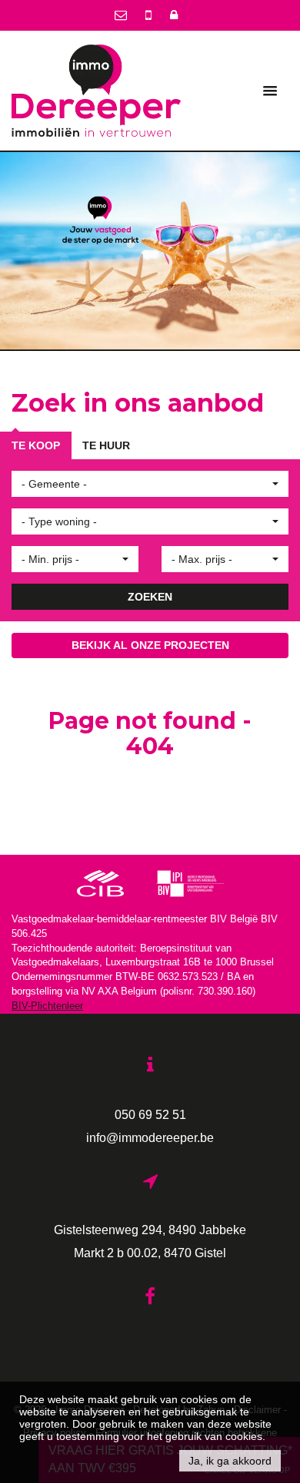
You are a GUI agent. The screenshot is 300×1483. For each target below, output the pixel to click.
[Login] (174, 15)
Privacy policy (54, 1434)
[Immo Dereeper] (96, 90)
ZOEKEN (150, 598)
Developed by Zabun (179, 1411)
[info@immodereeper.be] (122, 15)
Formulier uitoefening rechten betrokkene (186, 1434)
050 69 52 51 (150, 1116)
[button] (150, 485)
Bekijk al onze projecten (150, 647)
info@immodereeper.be (150, 1139)
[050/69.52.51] (150, 15)
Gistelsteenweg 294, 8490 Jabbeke (150, 1231)
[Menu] (270, 90)
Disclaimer (257, 1411)
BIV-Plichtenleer (47, 1007)
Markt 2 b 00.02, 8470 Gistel (150, 1254)
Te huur (106, 447)
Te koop (36, 447)
